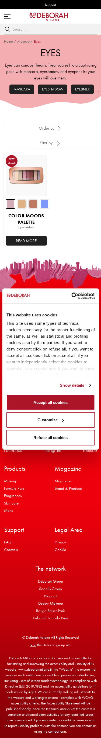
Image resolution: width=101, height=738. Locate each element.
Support (50, 4)
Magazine (63, 481)
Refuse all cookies (50, 437)
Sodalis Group (50, 588)
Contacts (11, 549)
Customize (47, 420)
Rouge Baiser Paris (50, 610)
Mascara (21, 89)
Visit (33, 644)
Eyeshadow (52, 89)
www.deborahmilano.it (35, 669)
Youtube (89, 450)
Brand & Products (68, 488)
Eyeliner (82, 89)
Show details (72, 385)
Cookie (60, 549)
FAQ (8, 542)
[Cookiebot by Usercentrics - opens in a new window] (72, 296)
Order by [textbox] (46, 128)
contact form (57, 731)
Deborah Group (50, 581)
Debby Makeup (50, 603)
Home (8, 41)
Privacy (60, 542)
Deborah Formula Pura (50, 618)
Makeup (23, 41)
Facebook (13, 450)
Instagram (52, 450)
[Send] (8, 29)
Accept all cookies (50, 402)
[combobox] (50, 29)
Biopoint (50, 596)
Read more (26, 240)
